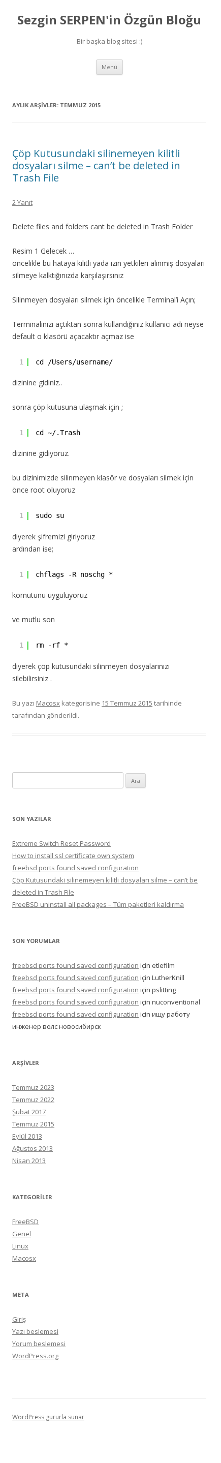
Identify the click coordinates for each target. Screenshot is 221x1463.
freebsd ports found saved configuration (75, 867)
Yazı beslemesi (35, 1331)
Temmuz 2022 (33, 1099)
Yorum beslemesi (39, 1343)
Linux (20, 1246)
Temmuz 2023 (33, 1087)
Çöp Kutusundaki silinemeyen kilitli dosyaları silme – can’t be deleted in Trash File (96, 165)
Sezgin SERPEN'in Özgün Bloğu (109, 20)
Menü (109, 67)
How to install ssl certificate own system (73, 855)
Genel (21, 1233)
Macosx (48, 703)
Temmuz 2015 (33, 1124)
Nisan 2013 (29, 1160)
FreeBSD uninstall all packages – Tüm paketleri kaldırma (98, 904)
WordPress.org (35, 1355)
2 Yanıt (22, 202)
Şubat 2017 (29, 1111)
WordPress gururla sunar (48, 1417)
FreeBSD (25, 1221)
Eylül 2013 (27, 1136)
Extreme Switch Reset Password (61, 843)
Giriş (19, 1319)
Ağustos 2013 (32, 1148)
